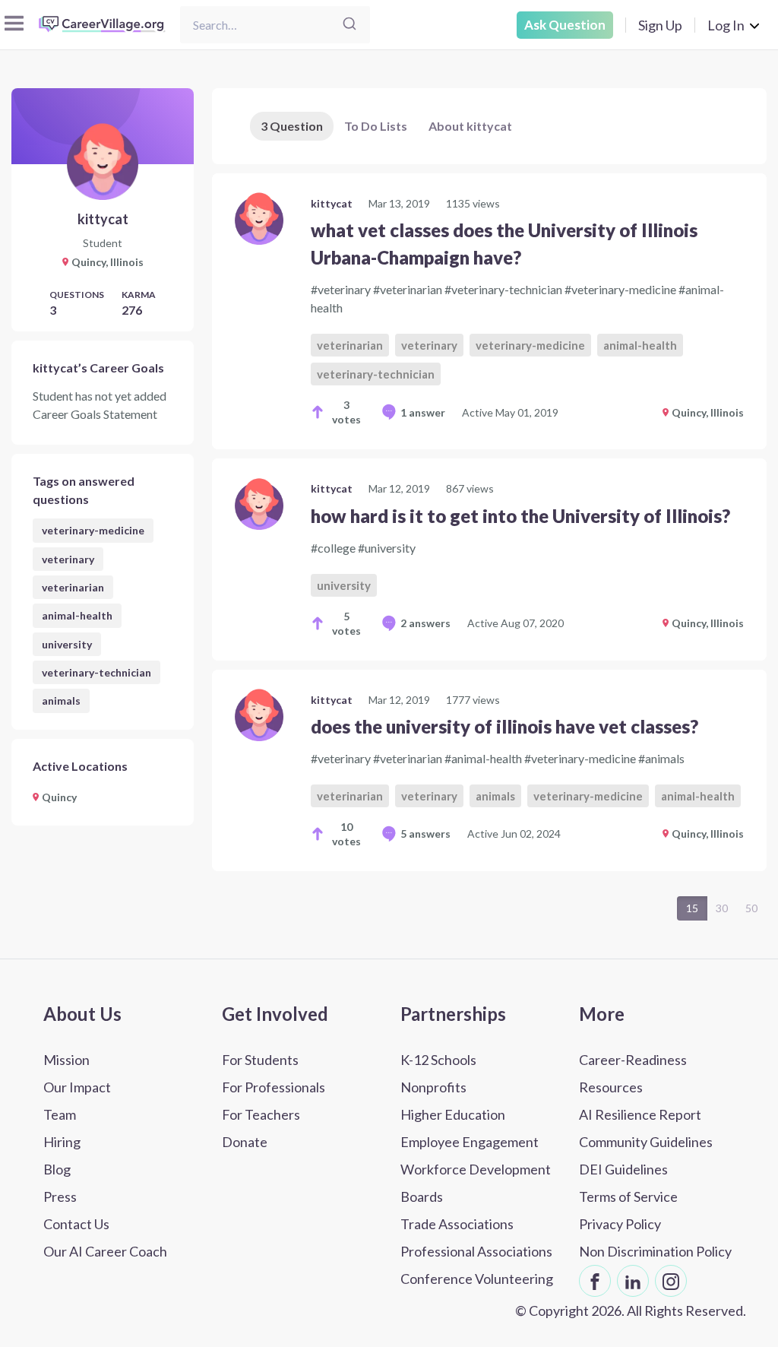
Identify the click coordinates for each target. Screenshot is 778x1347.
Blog (57, 1169)
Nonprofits (433, 1087)
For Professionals (273, 1087)
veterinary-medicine (93, 530)
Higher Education (452, 1114)
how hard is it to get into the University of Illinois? (520, 516)
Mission (66, 1059)
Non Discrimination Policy (655, 1251)
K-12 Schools (438, 1059)
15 (692, 908)
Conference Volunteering (476, 1278)
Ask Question (565, 25)
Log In (726, 25)
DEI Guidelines (623, 1169)
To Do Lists (375, 126)
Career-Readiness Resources (633, 1073)
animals (61, 700)
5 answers (425, 833)
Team (59, 1114)
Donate (244, 1141)
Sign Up (660, 25)
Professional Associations (476, 1251)
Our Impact (77, 1087)
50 (751, 908)
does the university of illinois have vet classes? (504, 726)
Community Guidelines (646, 1141)
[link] (489, 311)
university (67, 644)
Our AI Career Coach (105, 1251)
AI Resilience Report (640, 1114)
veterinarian (73, 587)
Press (60, 1196)
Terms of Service (628, 1196)
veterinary (68, 559)
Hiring (62, 1141)
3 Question (292, 126)
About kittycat (470, 126)
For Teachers (261, 1114)
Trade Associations (457, 1223)
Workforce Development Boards (475, 1183)
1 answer (422, 412)
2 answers (425, 622)
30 (722, 908)
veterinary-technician (96, 672)
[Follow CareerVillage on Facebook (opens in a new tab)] (595, 1281)
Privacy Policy (620, 1223)
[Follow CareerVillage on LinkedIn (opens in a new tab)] (633, 1281)
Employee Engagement (469, 1141)
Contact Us (76, 1223)
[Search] (349, 24)
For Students (260, 1059)
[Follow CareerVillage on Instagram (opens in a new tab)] (671, 1281)
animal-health (77, 615)
